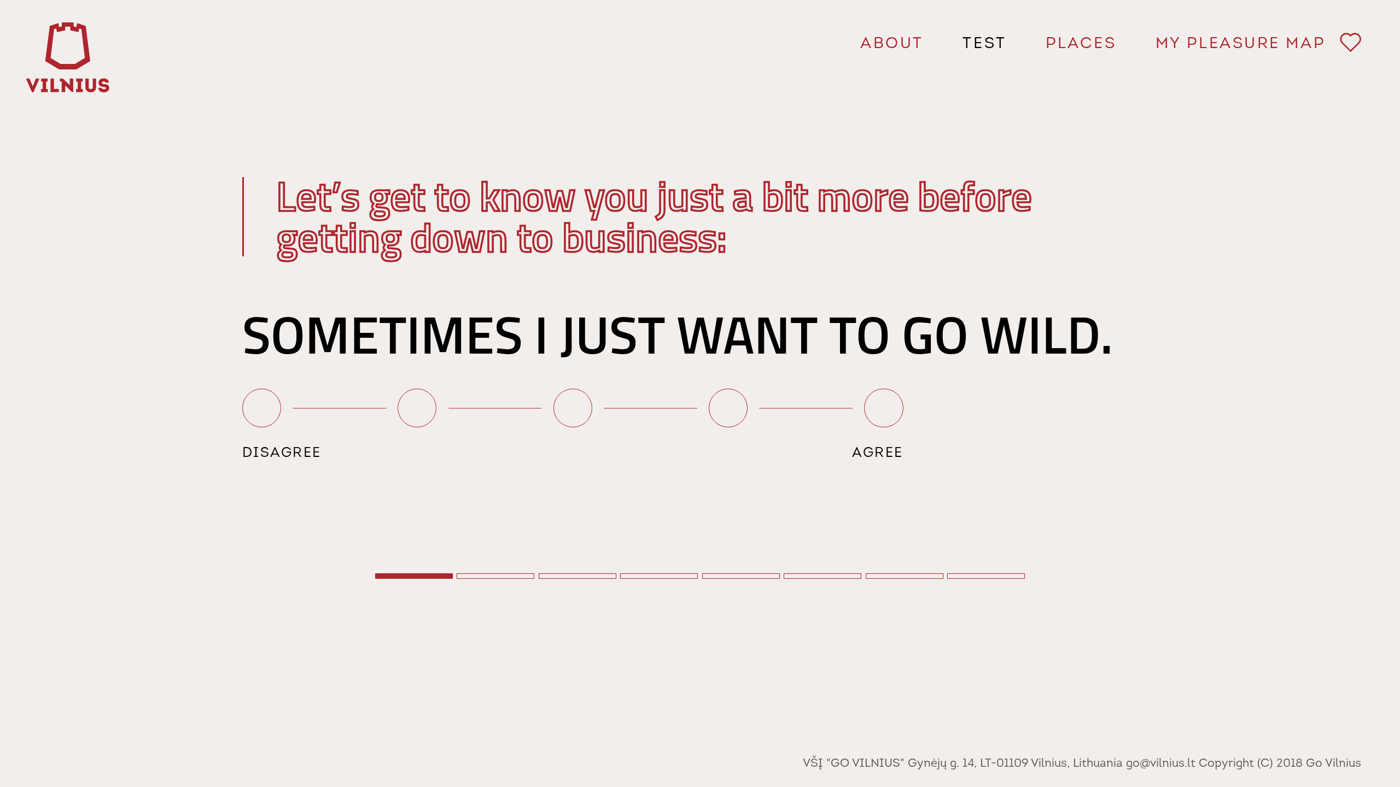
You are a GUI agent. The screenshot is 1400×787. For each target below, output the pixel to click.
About (892, 44)
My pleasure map (1255, 44)
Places (1081, 44)
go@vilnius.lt (1160, 764)
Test (984, 44)
